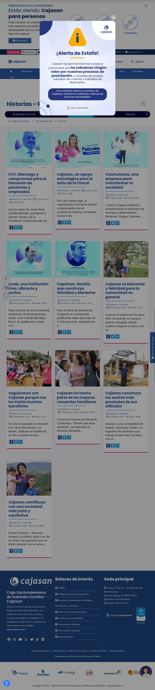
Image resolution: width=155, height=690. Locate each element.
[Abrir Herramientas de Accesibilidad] (6, 683)
